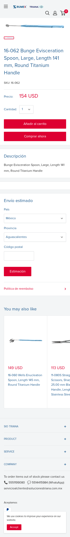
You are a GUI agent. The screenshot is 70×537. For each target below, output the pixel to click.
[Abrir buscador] (47, 13)
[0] (62, 13)
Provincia (10, 228)
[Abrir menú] (6, 6)
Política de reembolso (18, 289)
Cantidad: (10, 109)
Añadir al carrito (35, 124)
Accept (14, 527)
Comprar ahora (35, 136)
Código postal (13, 247)
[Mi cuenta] (55, 13)
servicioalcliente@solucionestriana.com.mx (33, 488)
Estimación (17, 271)
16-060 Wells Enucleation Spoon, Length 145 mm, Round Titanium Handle (25, 380)
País (6, 209)
